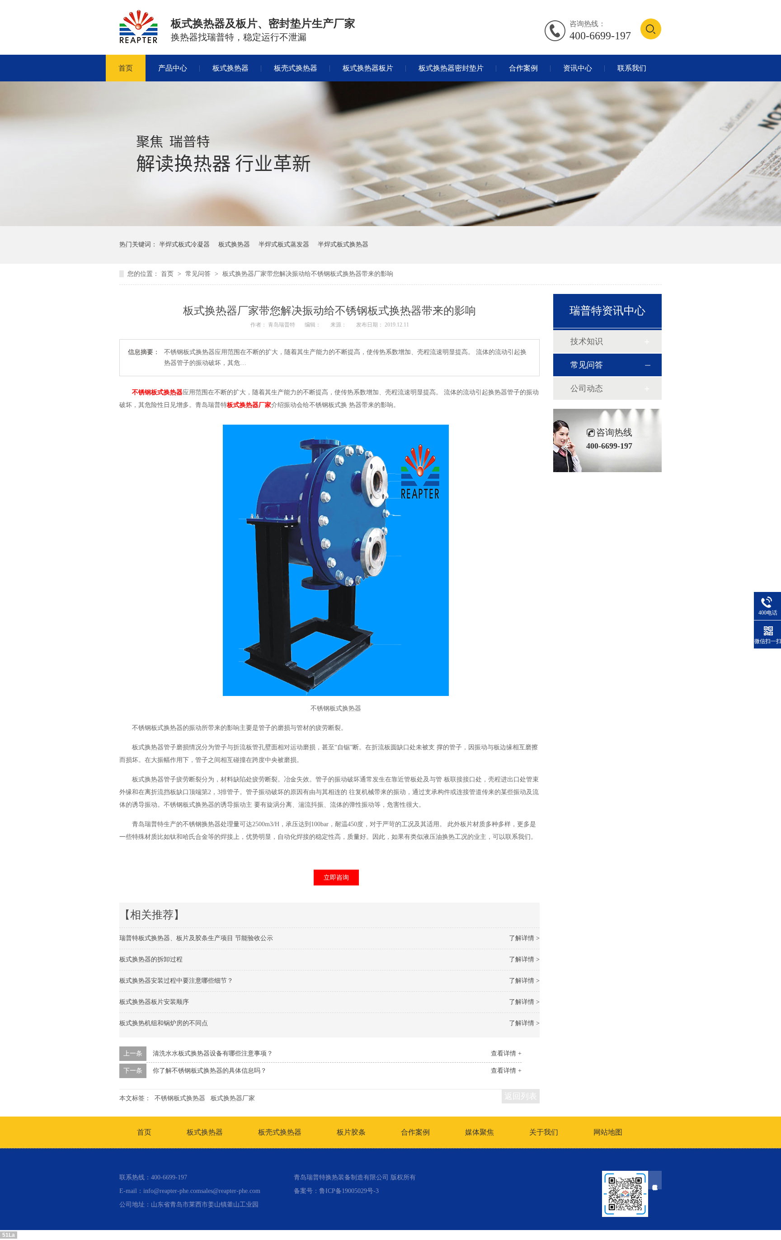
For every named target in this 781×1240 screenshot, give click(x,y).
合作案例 (523, 68)
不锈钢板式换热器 (157, 392)
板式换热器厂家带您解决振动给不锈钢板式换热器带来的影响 (307, 273)
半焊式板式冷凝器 (184, 244)
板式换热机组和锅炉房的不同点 (163, 1023)
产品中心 (172, 68)
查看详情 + (506, 1053)
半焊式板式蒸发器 (284, 244)
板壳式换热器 (295, 68)
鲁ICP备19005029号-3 (349, 1191)
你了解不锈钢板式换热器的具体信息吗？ (210, 1070)
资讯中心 (577, 68)
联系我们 (631, 68)
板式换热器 (230, 68)
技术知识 (586, 341)
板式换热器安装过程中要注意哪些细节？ (176, 980)
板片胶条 (351, 1132)
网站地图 (607, 1132)
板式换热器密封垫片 (451, 68)
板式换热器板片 (368, 68)
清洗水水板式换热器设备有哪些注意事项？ (213, 1053)
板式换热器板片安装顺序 (154, 1002)
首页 (125, 68)
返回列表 (520, 1096)
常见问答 (198, 273)
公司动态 (586, 388)
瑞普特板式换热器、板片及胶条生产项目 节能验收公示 (196, 938)
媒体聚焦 (479, 1132)
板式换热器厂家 (249, 405)
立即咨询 (336, 877)
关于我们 (543, 1132)
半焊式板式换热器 (343, 244)
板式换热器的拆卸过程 (151, 959)
